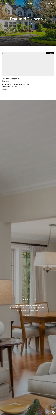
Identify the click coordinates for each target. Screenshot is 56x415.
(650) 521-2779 (50, 3)
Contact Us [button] (28, 315)
